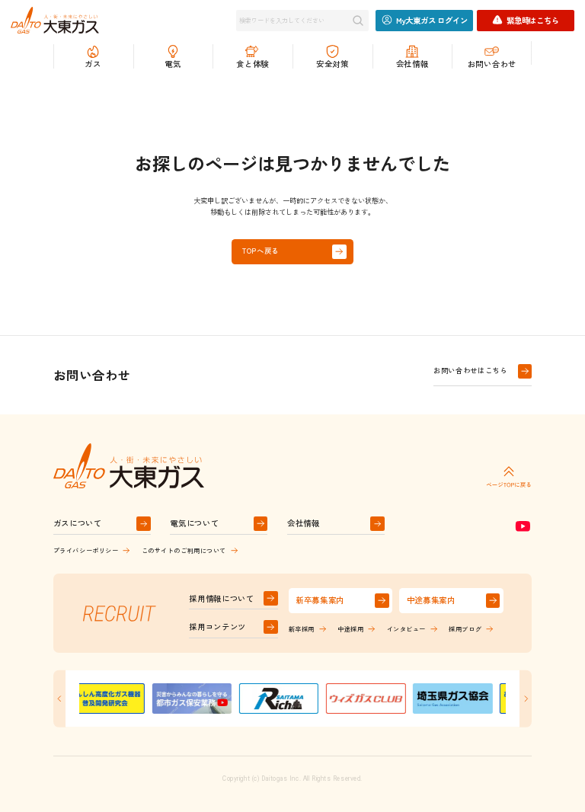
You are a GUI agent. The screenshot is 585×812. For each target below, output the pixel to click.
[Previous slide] (59, 698)
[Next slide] (525, 698)
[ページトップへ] (509, 476)
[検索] (358, 20)
